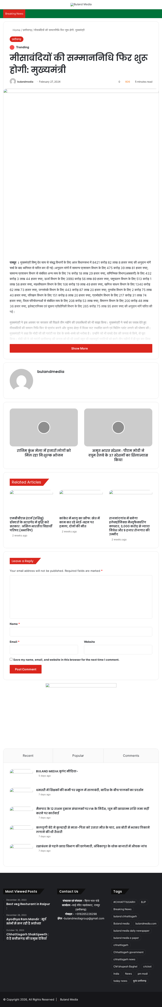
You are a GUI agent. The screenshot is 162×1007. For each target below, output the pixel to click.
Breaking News (122, 909)
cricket (147, 966)
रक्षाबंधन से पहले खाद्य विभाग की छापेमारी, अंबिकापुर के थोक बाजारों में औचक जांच (91, 846)
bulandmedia (25, 81)
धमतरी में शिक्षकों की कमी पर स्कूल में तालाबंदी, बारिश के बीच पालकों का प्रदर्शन (89, 790)
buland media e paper (126, 937)
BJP (143, 902)
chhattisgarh (120, 945)
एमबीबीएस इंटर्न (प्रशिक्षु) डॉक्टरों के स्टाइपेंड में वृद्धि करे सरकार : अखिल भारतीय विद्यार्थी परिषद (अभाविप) (31, 524)
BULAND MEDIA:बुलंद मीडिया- (57, 771)
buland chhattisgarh (125, 916)
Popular (78, 756)
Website (89, 641)
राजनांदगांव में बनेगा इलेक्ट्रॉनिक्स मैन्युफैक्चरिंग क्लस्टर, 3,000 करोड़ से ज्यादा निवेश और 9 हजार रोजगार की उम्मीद (129, 526)
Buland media (121, 923)
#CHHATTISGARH (124, 902)
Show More (79, 348)
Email (14, 641)
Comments (131, 756)
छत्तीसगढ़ (27, 30)
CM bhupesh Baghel (125, 966)
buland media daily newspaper (131, 930)
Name (15, 623)
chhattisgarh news (124, 959)
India (116, 973)
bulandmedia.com (145, 923)
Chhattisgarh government (128, 952)
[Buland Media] (81, 4)
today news (120, 980)
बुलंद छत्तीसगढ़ (139, 980)
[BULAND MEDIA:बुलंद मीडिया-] (21, 777)
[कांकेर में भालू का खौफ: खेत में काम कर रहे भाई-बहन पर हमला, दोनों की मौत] (81, 502)
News (128, 973)
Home (16, 30)
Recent (28, 756)
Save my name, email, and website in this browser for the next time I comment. (66, 659)
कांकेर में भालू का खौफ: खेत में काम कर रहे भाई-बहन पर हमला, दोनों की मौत (79, 522)
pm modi (143, 973)
